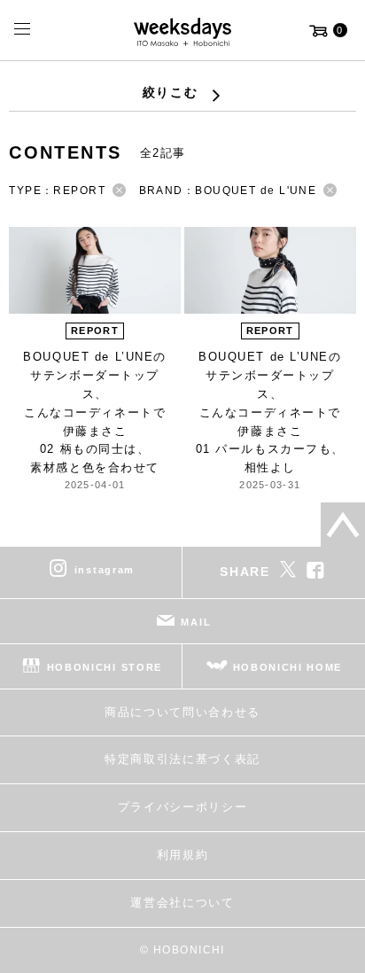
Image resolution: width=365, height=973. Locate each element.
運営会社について (182, 902)
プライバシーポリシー (183, 806)
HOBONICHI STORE (104, 666)
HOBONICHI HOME (288, 666)
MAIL (196, 621)
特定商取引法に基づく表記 (182, 759)
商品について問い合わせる (182, 712)
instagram (104, 569)
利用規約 (183, 854)
